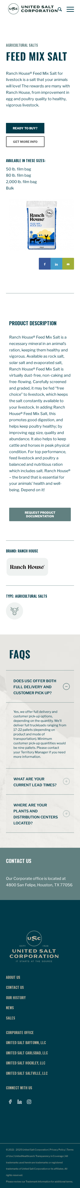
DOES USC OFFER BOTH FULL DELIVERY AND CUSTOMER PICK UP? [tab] (34, 687)
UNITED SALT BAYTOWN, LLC (26, 1042)
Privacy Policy (57, 1149)
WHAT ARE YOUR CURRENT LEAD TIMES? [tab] (35, 782)
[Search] (58, 8)
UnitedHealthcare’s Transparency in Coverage (39, 1156)
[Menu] (68, 8)
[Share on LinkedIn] (56, 264)
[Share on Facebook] (45, 264)
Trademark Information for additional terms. (49, 1181)
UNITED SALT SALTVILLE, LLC (27, 1073)
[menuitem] (58, 8)
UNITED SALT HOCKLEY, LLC (25, 1063)
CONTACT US (18, 860)
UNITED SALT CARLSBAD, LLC (27, 1052)
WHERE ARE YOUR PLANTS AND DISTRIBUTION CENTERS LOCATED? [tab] (35, 814)
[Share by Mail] (68, 264)
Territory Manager (34, 752)
